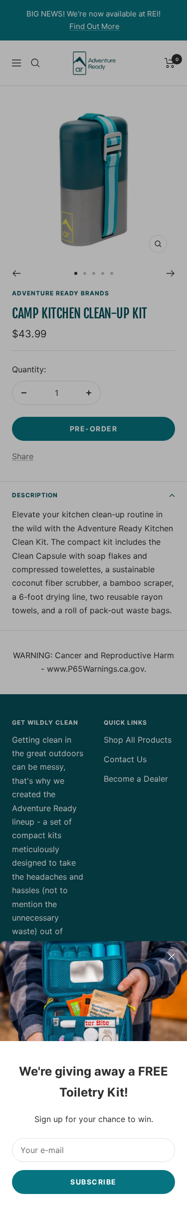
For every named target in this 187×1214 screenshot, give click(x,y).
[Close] (171, 956)
